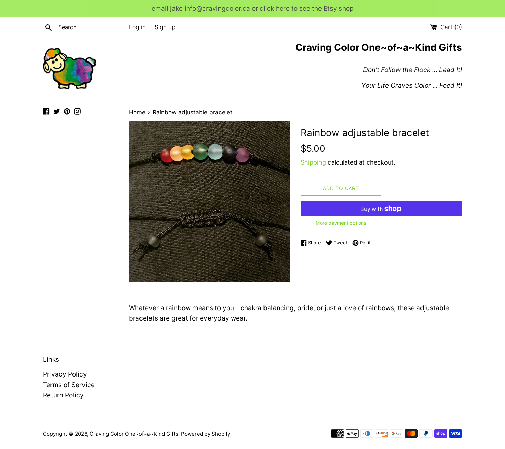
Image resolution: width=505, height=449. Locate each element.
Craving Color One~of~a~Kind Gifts (134, 433)
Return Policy (63, 395)
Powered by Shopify (205, 433)
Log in (137, 27)
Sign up (165, 27)
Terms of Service (69, 385)
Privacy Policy (65, 374)
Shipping (313, 162)
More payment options (341, 223)
